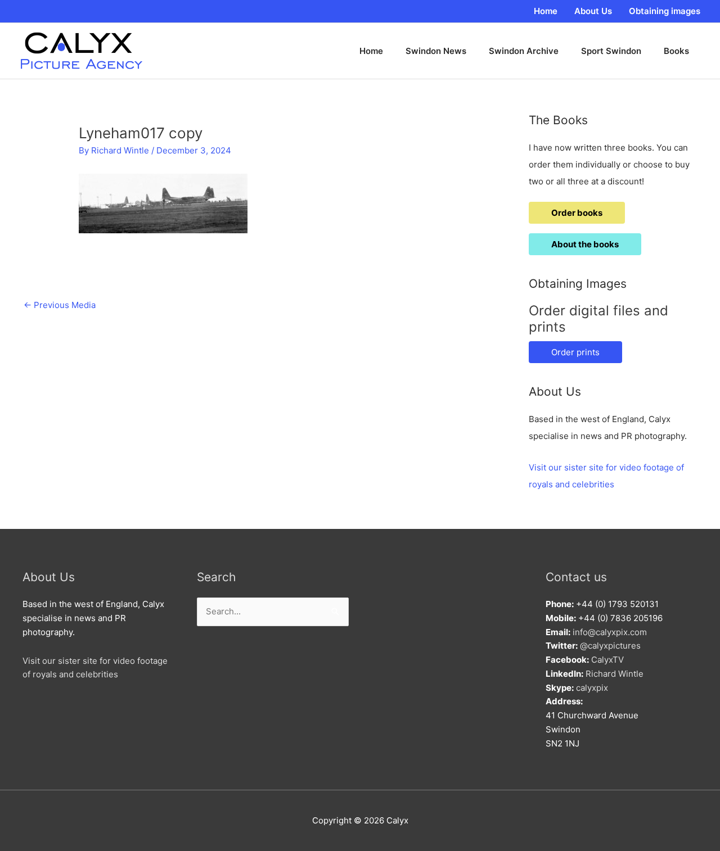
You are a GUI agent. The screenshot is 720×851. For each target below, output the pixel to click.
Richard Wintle (615, 673)
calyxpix (592, 687)
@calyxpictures (610, 645)
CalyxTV (607, 659)
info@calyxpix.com (610, 632)
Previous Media (60, 305)
